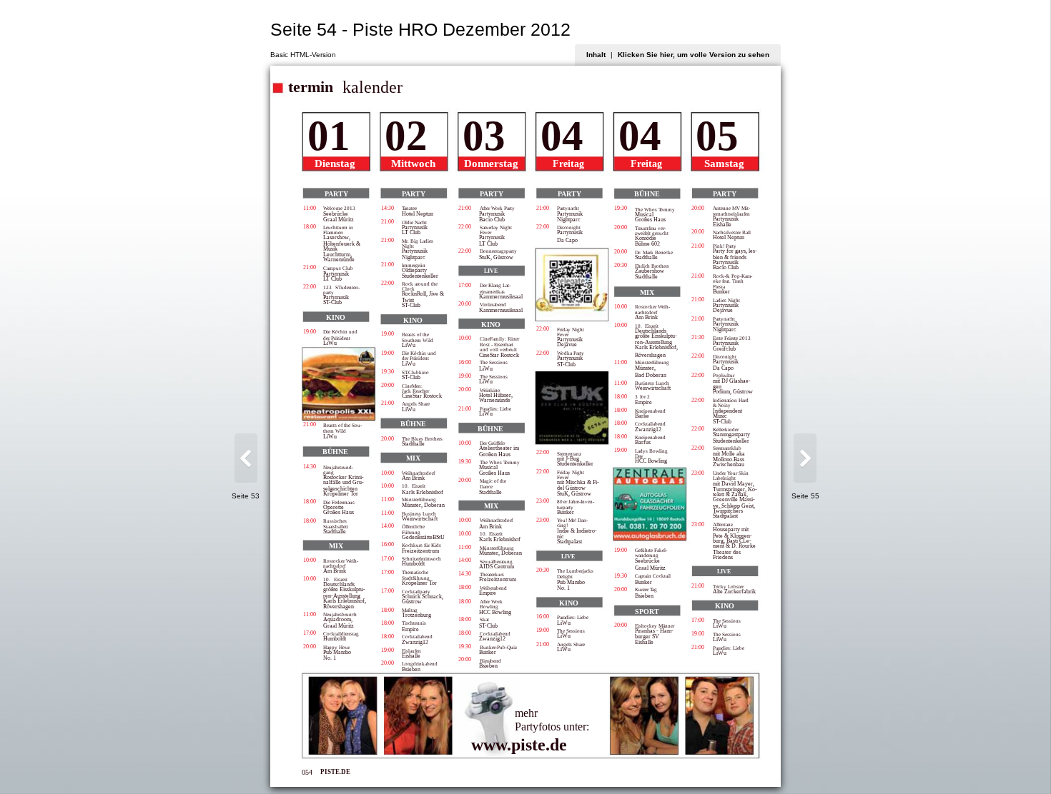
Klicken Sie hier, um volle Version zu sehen (693, 55)
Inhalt (596, 55)
